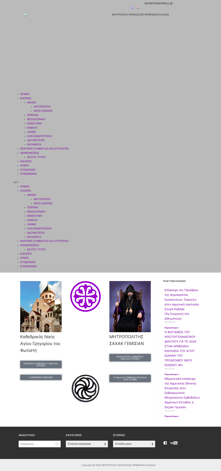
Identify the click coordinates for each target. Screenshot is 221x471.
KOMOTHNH (34, 123)
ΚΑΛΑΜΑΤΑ (34, 144)
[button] (110, 182)
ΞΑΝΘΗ (31, 131)
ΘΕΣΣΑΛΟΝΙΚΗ (36, 119)
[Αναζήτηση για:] (40, 444)
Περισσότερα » (172, 328)
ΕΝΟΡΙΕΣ (25, 98)
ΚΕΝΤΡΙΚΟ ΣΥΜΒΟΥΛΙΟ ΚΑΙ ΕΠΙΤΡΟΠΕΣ (44, 148)
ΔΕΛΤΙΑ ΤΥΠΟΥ (36, 157)
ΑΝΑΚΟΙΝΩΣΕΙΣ (29, 152)
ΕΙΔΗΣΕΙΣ (26, 161)
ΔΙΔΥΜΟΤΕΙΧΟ (36, 140)
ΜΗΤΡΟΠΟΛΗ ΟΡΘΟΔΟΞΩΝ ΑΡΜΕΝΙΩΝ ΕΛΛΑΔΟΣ (140, 14)
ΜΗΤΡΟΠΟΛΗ (42, 106)
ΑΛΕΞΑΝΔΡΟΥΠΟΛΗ (39, 136)
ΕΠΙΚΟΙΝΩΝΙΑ (28, 173)
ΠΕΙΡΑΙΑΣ (33, 115)
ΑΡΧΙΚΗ (24, 94)
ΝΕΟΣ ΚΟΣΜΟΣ (43, 110)
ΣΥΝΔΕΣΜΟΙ (27, 169)
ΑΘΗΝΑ (31, 102)
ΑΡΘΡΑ (24, 165)
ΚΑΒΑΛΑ (32, 127)
